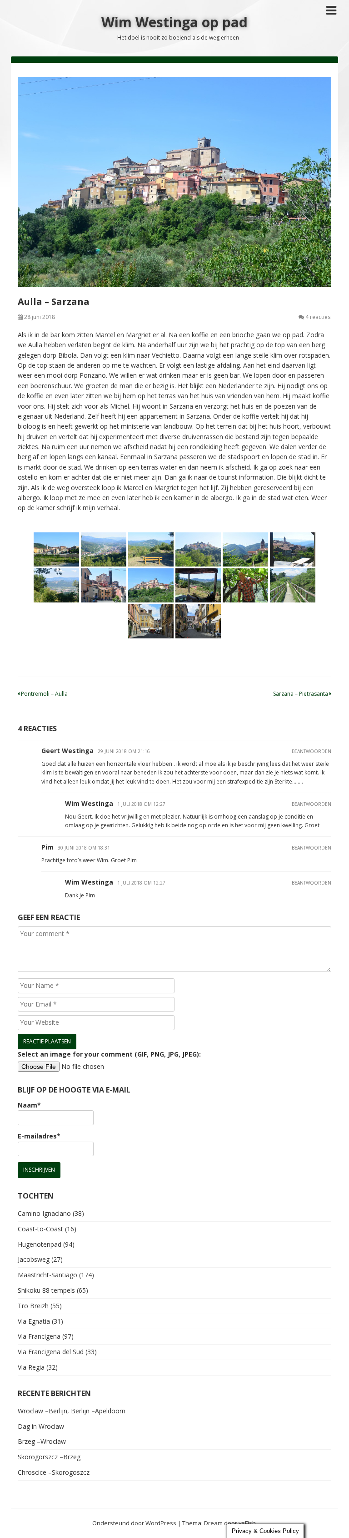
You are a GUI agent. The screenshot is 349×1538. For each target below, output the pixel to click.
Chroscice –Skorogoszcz (54, 1472)
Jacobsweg (34, 1259)
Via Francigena (39, 1336)
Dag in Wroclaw (41, 1426)
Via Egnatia (34, 1321)
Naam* (29, 1105)
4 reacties (317, 317)
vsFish (247, 1523)
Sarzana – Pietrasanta (301, 694)
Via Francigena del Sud (51, 1351)
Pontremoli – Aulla (44, 694)
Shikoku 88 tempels (46, 1290)
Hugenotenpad (39, 1244)
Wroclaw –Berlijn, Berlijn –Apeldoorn (71, 1410)
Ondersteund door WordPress (134, 1523)
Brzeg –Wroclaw (42, 1441)
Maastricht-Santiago (47, 1274)
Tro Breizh (33, 1305)
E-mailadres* (39, 1136)
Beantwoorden (311, 751)
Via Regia (31, 1367)
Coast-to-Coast (40, 1228)
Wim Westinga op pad (174, 22)
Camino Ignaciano (44, 1213)
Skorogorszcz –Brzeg (49, 1456)
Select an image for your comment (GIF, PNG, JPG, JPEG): (109, 1054)
